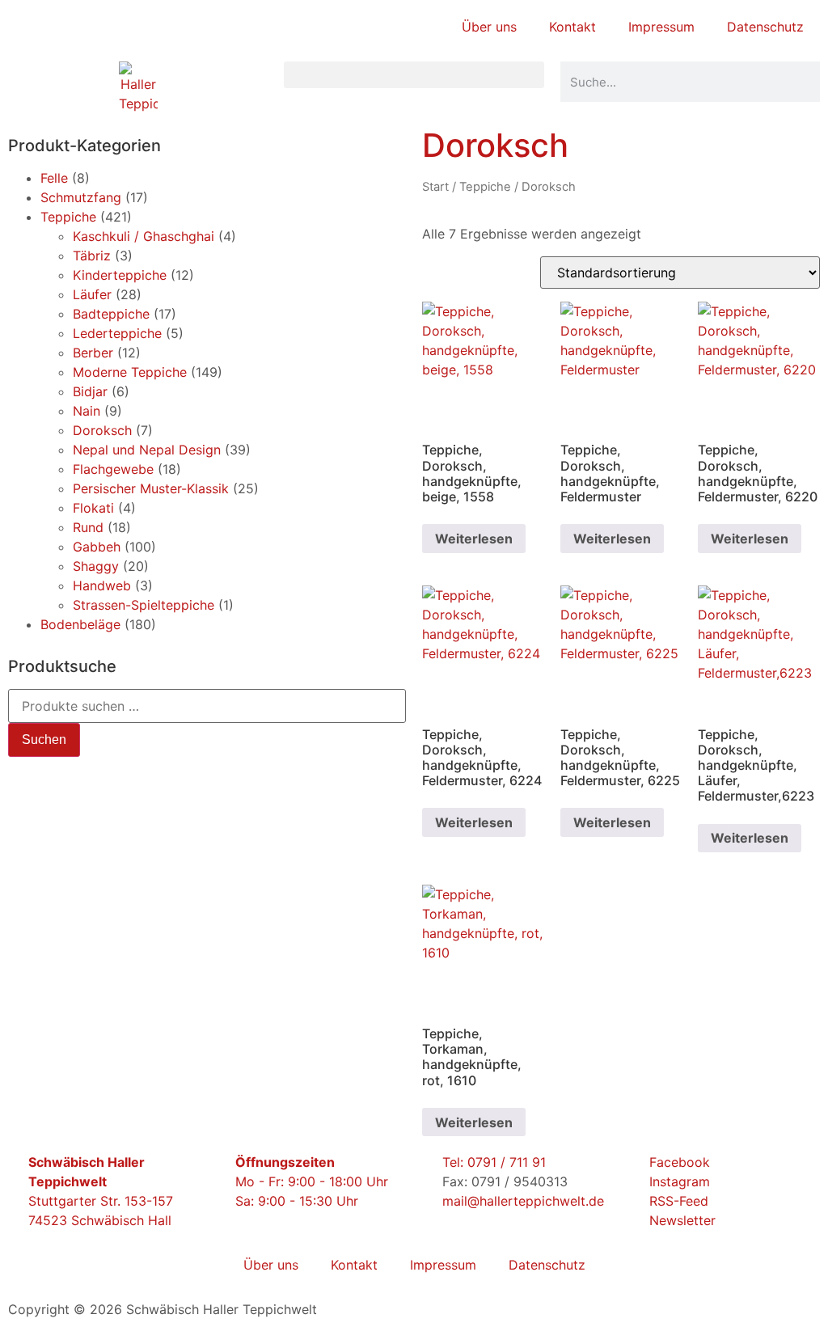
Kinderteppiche (120, 275)
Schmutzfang (80, 197)
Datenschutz (765, 27)
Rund (88, 527)
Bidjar (90, 391)
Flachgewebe (113, 469)
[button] (413, 74)
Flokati (93, 508)
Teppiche (68, 217)
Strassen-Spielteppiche (143, 605)
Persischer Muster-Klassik (151, 488)
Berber (93, 352)
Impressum (661, 27)
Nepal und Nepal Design (147, 450)
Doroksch (102, 430)
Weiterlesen (474, 538)
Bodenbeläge (80, 624)
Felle (54, 178)
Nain (86, 411)
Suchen (44, 739)
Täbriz (92, 255)
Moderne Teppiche (130, 372)
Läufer (92, 294)
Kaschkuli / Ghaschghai (143, 236)
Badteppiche (111, 314)
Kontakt (572, 27)
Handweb (102, 585)
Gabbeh (96, 547)
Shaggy (96, 566)
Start (435, 187)
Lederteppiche (117, 333)
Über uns (489, 27)
